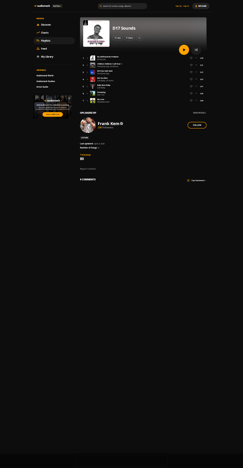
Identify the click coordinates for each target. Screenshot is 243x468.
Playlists (45, 40)
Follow (197, 125)
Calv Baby (101, 87)
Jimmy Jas (101, 59)
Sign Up (179, 6)
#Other (84, 137)
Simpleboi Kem (103, 102)
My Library (47, 56)
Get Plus (57, 6)
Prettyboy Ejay (103, 73)
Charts (44, 32)
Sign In (186, 6)
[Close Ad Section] (69, 98)
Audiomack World (44, 75)
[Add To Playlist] (87, 58)
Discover (46, 24)
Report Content (88, 168)
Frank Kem (108, 123)
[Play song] (184, 50)
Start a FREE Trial (52, 114)
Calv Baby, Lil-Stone (105, 80)
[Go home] (41, 6)
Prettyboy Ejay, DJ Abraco (107, 66)
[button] (142, 58)
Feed (44, 48)
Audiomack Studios (45, 81)
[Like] (191, 58)
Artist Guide (42, 86)
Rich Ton (100, 95)
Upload (202, 6)
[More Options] (196, 58)
